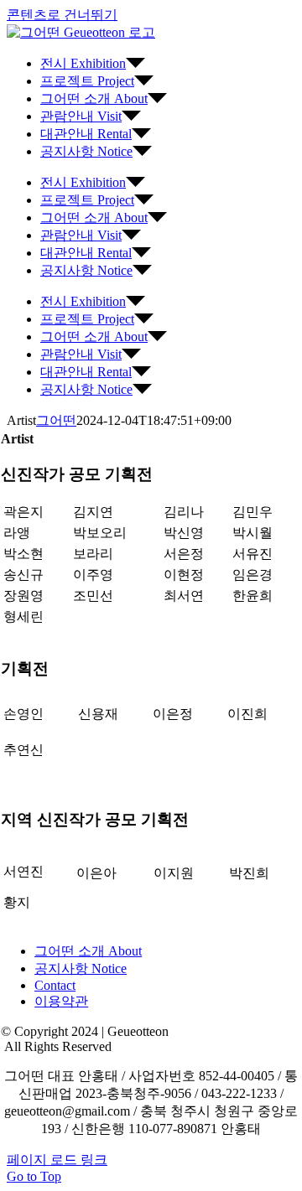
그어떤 (56, 420)
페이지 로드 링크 (57, 1159)
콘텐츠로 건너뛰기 (62, 15)
